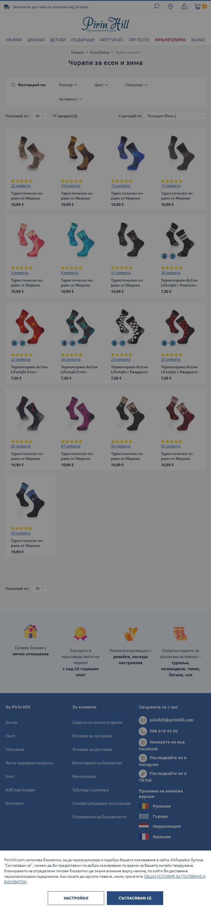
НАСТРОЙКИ (76, 898)
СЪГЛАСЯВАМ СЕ (135, 898)
